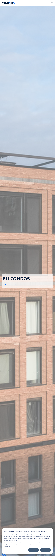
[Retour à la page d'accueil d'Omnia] (8, 3)
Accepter (34, 550)
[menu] (51, 3)
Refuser (45, 550)
